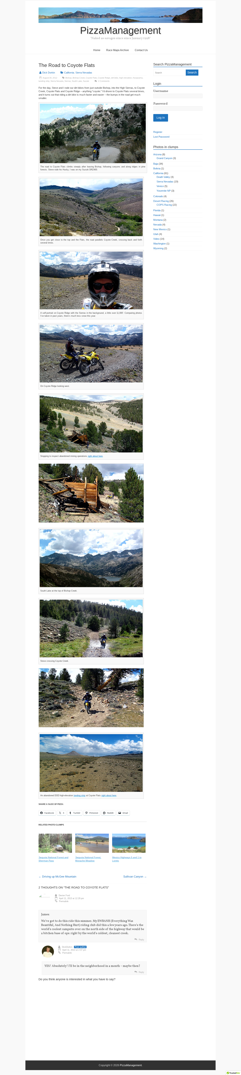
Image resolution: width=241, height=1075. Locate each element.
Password (160, 103)
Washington (159, 243)
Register (157, 132)
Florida (157, 210)
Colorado (158, 196)
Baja (155, 163)
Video (156, 238)
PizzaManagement (120, 30)
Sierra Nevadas (83, 72)
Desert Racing (161, 201)
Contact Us (141, 50)
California (69, 72)
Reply (141, 939)
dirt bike (114, 78)
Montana (158, 219)
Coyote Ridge (104, 78)
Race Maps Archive (117, 50)
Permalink (64, 901)
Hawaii (157, 215)
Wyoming (158, 248)
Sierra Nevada (56, 81)
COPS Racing (164, 204)
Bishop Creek (79, 78)
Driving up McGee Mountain (57, 876)
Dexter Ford (64, 895)
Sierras (67, 81)
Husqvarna (138, 78)
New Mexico (160, 229)
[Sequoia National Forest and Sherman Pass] (55, 843)
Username (160, 91)
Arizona (157, 154)
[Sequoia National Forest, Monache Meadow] (92, 843)
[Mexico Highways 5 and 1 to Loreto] (129, 843)
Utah (155, 234)
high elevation (125, 78)
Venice (160, 186)
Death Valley (163, 177)
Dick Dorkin (48, 72)
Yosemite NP (164, 190)
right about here (95, 456)
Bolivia (156, 168)
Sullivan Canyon (135, 876)
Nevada (157, 224)
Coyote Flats (91, 78)
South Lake (77, 81)
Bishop (68, 78)
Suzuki (86, 81)
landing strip (44, 81)
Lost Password (161, 136)
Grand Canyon (164, 158)
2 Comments (104, 81)
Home (96, 50)
